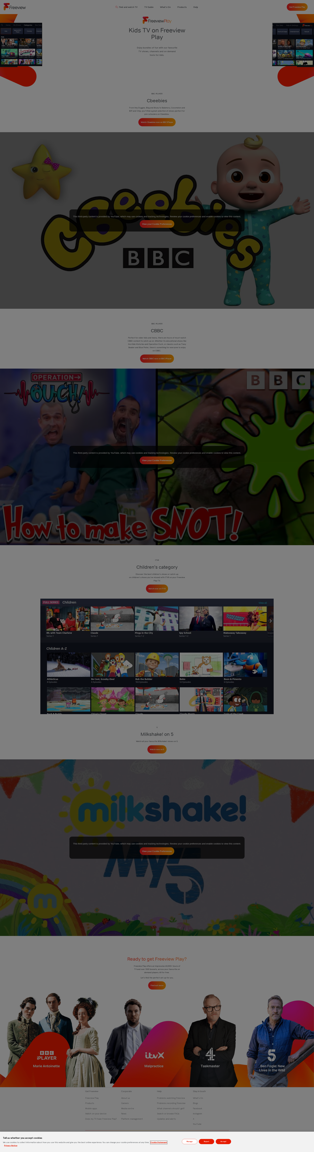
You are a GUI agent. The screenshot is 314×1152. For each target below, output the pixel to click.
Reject (206, 1141)
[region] (157, 1142)
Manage (190, 1141)
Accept (223, 1141)
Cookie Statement (158, 1142)
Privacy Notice (10, 1145)
